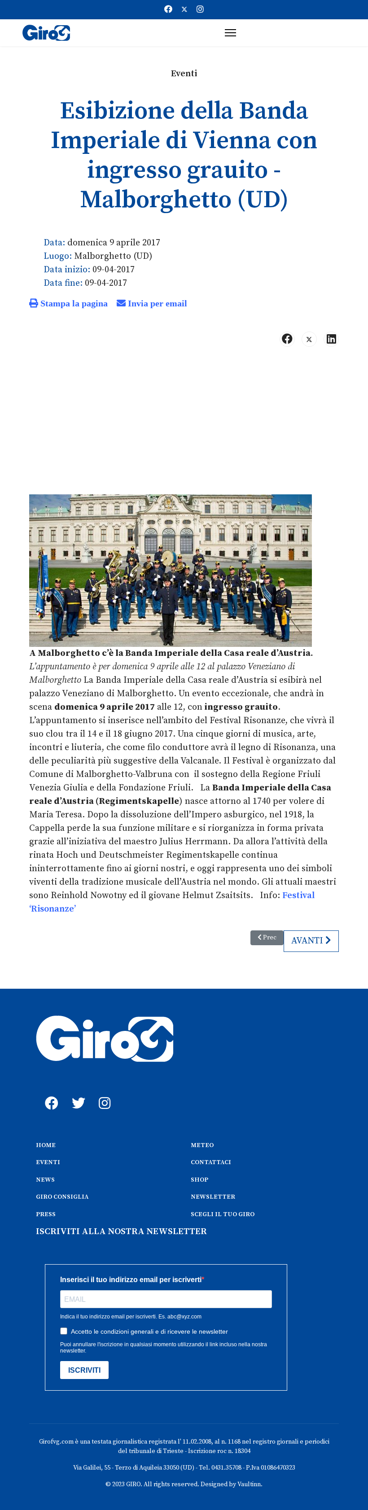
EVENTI (48, 1162)
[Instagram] (200, 9)
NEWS (45, 1180)
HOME (46, 1145)
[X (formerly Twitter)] (309, 339)
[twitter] (76, 1093)
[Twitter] (184, 9)
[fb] (49, 1093)
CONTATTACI (211, 1162)
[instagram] (103, 1093)
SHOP (199, 1180)
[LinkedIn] (331, 339)
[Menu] (230, 32)
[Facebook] (168, 9)
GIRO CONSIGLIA (62, 1197)
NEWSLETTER (213, 1197)
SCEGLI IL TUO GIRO (222, 1214)
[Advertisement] (184, 424)
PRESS (46, 1214)
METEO (202, 1145)
